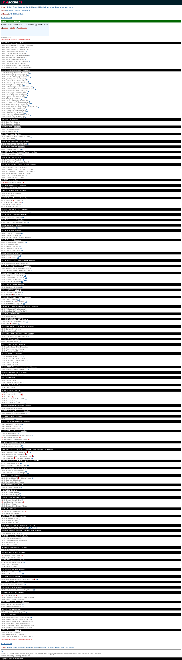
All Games (4, 14)
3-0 (20, 256)
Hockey (9, 7)
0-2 (23, 160)
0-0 (28, 144)
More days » (26, 10)
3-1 (34, 456)
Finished (16, 14)
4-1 (25, 280)
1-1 (23, 182)
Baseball (43, 7)
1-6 (20, 426)
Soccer (3, 7)
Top (2, 651)
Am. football (50, 7)
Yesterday (9, 10)
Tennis (15, 7)
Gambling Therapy (21, 656)
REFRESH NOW (6, 18)
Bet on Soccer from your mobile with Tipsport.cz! (17, 39)
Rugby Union (59, 7)
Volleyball (36, 7)
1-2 (22, 149)
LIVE (10, 14)
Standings (15, 119)
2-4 (18, 433)
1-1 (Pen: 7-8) (32, 528)
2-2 (21, 248)
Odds (22, 14)
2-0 (20, 246)
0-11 (28, 222)
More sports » (69, 7)
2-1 (20, 235)
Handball (29, 7)
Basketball (21, 7)
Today (3, 10)
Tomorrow (17, 10)
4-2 (26, 302)
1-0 (22, 233)
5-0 (23, 500)
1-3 (22, 294)
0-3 (33, 435)
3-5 (33, 478)
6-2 (25, 276)
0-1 (24, 200)
